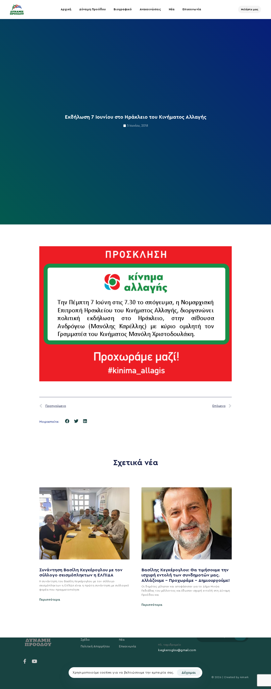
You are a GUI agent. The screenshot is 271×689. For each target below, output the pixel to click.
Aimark (244, 677)
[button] (67, 421)
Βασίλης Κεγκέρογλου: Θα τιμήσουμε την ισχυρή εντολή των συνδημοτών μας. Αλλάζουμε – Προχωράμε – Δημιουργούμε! (186, 575)
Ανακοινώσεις (150, 9)
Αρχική (66, 9)
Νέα (172, 9)
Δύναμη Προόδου (92, 9)
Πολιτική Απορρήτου (95, 646)
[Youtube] (34, 661)
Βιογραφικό (123, 9)
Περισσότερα (49, 599)
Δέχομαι (189, 672)
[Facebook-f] (24, 661)
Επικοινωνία (192, 9)
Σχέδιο (85, 639)
